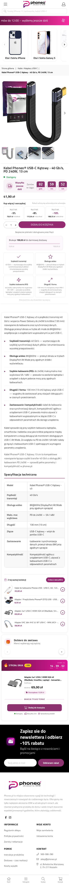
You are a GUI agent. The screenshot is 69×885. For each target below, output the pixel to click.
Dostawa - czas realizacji (15, 860)
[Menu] (5, 4)
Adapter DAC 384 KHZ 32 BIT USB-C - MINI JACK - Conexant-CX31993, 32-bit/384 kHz (37, 622)
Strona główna (8, 68)
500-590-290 (47, 854)
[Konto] (63, 4)
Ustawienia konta (45, 836)
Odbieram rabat (51, 763)
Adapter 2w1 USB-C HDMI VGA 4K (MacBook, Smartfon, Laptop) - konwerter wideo (37, 611)
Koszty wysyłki (11, 865)
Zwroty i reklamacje (13, 841)
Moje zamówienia (45, 830)
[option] (34, 113)
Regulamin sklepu (12, 830)
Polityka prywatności (14, 836)
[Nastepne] (64, 44)
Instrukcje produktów (14, 854)
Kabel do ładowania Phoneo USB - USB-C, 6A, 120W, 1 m (37, 588)
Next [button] (64, 113)
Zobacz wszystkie (55, 579)
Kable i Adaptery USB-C (28, 68)
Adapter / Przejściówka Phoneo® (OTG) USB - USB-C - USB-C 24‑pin (37, 599)
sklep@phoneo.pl (49, 859)
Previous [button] (4, 113)
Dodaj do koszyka (36, 707)
